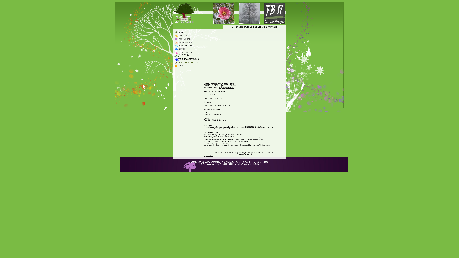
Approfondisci (208, 156)
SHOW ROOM (184, 56)
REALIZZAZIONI (185, 46)
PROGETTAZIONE (186, 42)
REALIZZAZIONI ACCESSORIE (185, 52)
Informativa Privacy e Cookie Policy (246, 164)
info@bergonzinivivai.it (226, 88)
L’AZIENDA (182, 36)
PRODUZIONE (184, 39)
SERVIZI (181, 49)
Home (181, 32)
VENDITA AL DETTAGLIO (188, 59)
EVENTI (181, 66)
